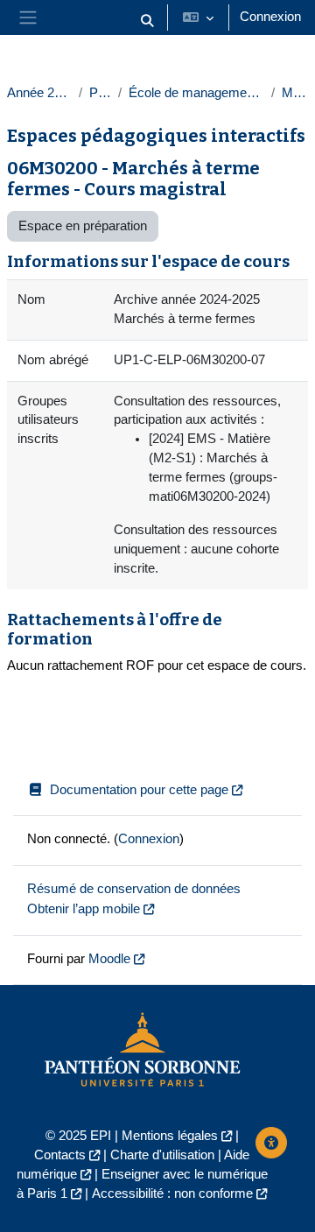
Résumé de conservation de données (134, 889)
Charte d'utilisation (162, 1155)
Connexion (270, 17)
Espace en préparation (82, 226)
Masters (295, 93)
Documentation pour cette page (139, 790)
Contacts (60, 1155)
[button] (147, 21)
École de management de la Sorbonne (196, 93)
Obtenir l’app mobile (83, 909)
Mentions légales (170, 1136)
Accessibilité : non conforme (172, 1193)
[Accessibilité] (271, 1142)
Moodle (109, 959)
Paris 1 (100, 93)
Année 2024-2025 (39, 93)
